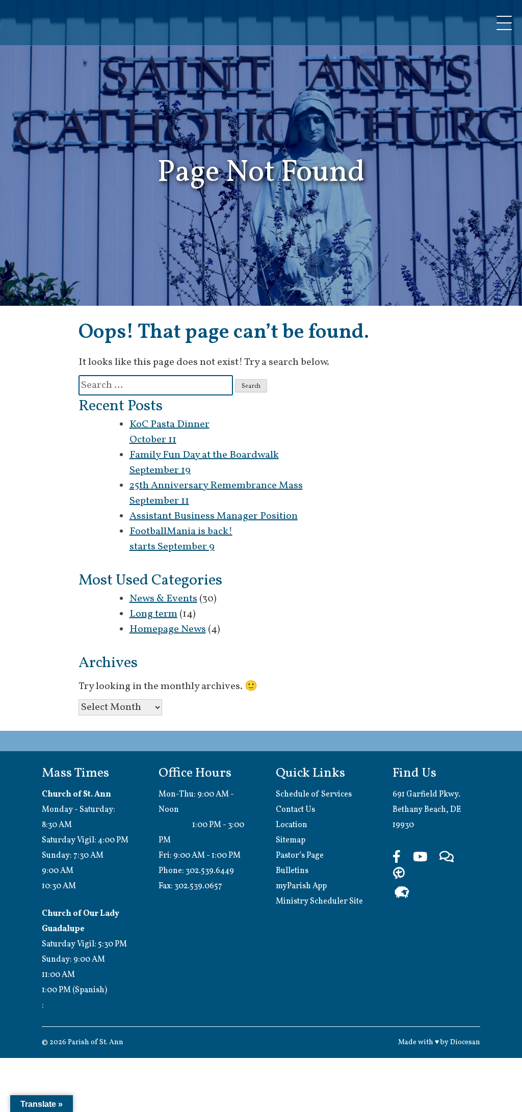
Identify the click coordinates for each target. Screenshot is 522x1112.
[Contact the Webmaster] (446, 858)
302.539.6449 (210, 871)
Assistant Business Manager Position (213, 516)
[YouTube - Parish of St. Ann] (420, 858)
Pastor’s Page (300, 855)
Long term (153, 614)
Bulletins (292, 871)
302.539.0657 (198, 886)
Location (291, 825)
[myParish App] (399, 874)
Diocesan (465, 1042)
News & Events (163, 599)
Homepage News (167, 629)
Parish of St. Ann (95, 1042)
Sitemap (290, 840)
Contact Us (295, 809)
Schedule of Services (314, 794)
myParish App (301, 886)
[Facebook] (397, 858)
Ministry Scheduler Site (319, 901)
